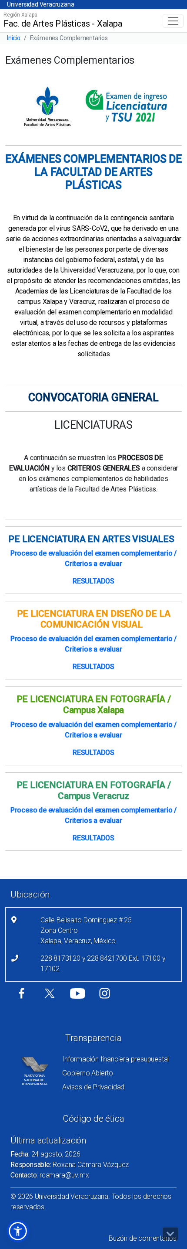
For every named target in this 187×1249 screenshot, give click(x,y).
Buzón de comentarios (143, 1238)
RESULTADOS (93, 581)
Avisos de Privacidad (93, 1087)
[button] (18, 1231)
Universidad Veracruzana (40, 4)
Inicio (13, 37)
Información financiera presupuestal (115, 1059)
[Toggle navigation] (173, 21)
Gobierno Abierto (87, 1073)
